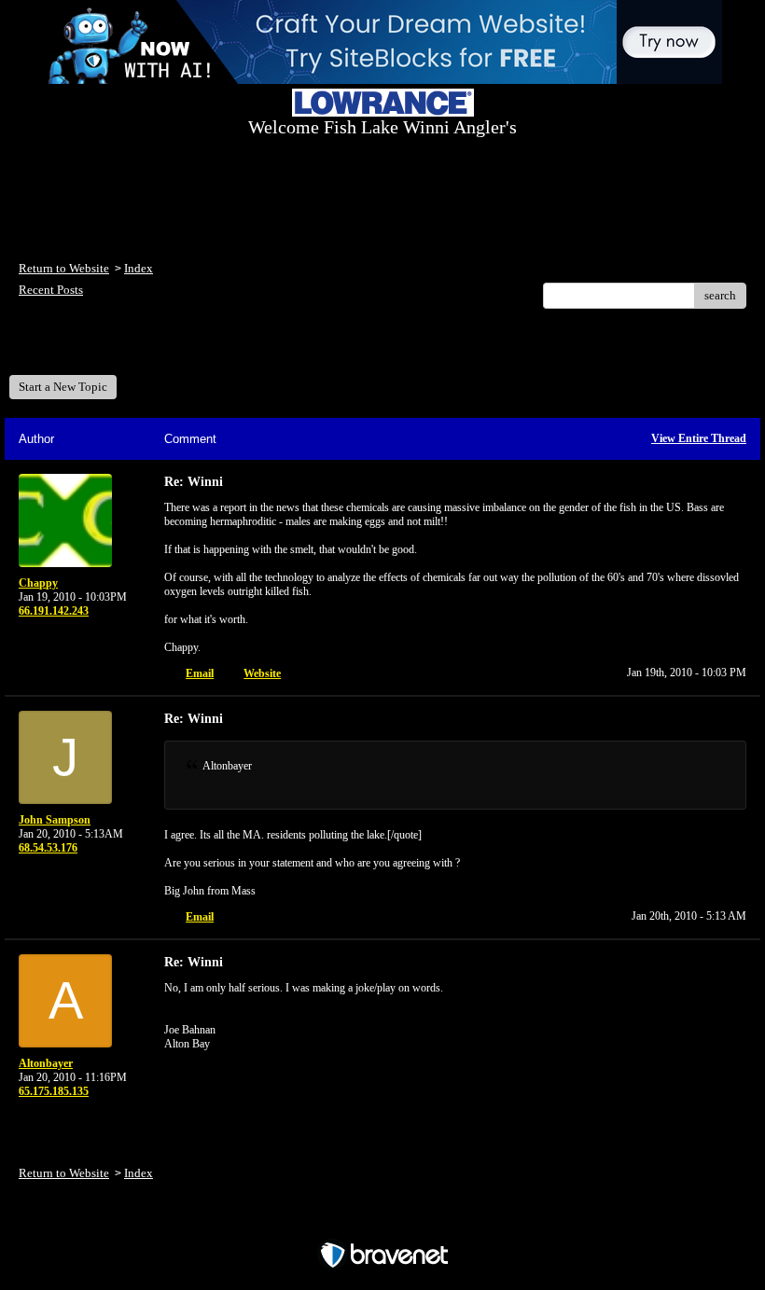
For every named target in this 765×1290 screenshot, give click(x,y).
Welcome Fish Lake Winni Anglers (120, 348)
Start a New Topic (63, 387)
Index (138, 268)
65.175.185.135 (54, 1091)
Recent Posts (51, 290)
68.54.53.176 (48, 847)
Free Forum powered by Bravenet (383, 1222)
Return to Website (64, 268)
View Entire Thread (698, 438)
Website (262, 673)
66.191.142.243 (54, 610)
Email (200, 673)
